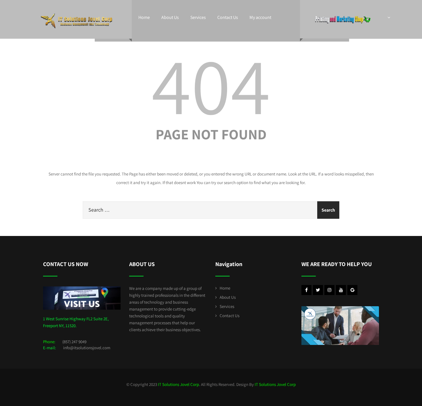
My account (260, 17)
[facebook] (306, 290)
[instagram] (329, 290)
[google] (352, 290)
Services (198, 17)
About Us (170, 17)
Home (144, 17)
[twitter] (318, 290)
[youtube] (341, 290)
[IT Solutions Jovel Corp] (77, 11)
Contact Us (227, 17)
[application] (340, 325)
